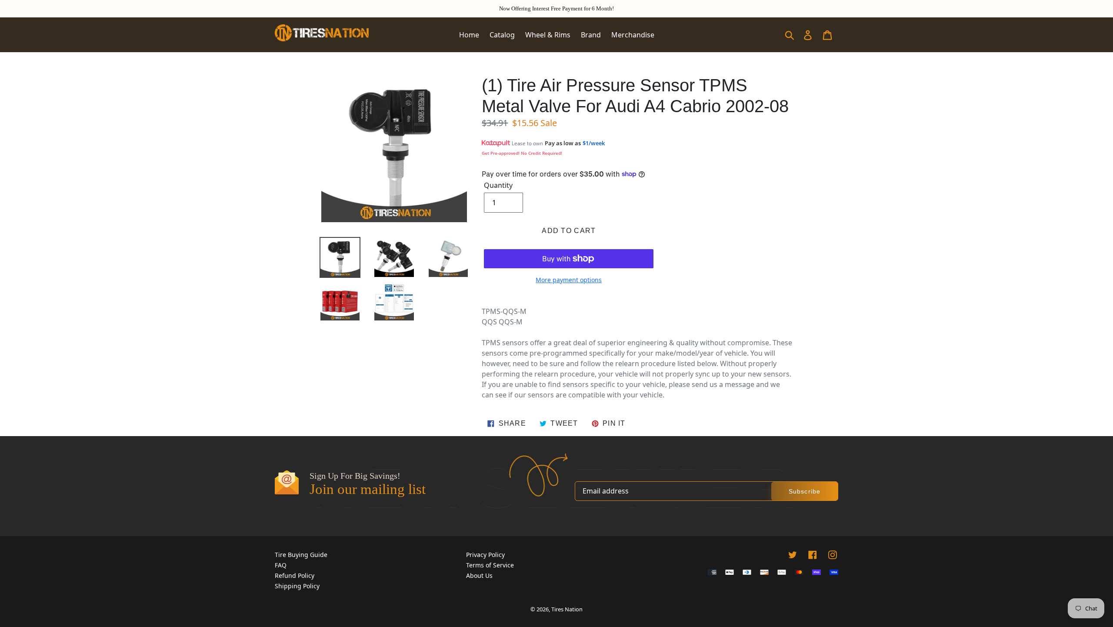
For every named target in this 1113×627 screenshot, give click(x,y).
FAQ (281, 565)
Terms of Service (490, 565)
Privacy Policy (485, 554)
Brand (591, 35)
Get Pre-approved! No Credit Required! (522, 153)
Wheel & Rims (547, 35)
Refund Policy (294, 575)
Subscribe (804, 491)
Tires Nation (567, 609)
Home (469, 35)
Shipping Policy (297, 586)
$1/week (594, 143)
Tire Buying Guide (301, 554)
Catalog (502, 35)
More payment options (569, 280)
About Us (479, 575)
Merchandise (632, 35)
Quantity (498, 185)
